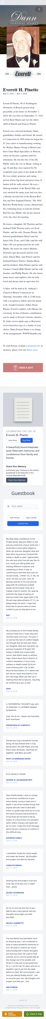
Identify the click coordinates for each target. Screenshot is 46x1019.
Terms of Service (30, 1008)
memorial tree (33, 345)
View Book (12, 440)
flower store (32, 349)
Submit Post (23, 523)
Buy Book (27, 440)
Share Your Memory (16, 480)
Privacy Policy (16, 1008)
